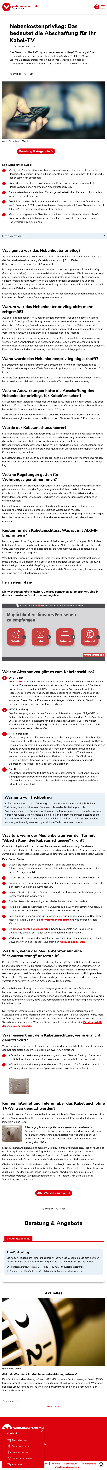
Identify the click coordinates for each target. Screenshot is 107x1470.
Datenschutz (70, 1463)
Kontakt (56, 1463)
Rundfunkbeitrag (18, 1252)
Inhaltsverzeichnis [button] (13, 236)
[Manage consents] (101, 1464)
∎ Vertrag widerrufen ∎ (66, 1467)
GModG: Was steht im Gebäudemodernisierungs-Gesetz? (39, 1374)
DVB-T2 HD (16, 681)
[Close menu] (42, 1431)
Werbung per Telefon (72, 941)
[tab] (48, 1406)
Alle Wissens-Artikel (52, 1193)
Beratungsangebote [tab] (18, 1238)
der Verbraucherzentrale (55, 919)
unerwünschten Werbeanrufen (31, 929)
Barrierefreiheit (89, 1463)
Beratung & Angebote (34, 151)
